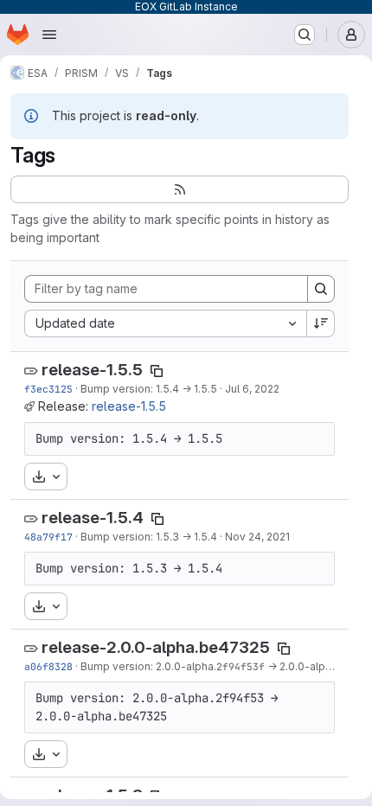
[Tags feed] (179, 189)
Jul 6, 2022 (252, 388)
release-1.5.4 (93, 518)
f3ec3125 (48, 388)
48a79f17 (48, 536)
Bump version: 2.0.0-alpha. (148, 666)
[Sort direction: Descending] (321, 323)
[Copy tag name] (156, 371)
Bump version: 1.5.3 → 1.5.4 (148, 536)
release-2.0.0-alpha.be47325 (156, 647)
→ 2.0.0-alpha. (302, 666)
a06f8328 (48, 666)
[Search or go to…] (304, 34)
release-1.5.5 (92, 370)
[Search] (321, 289)
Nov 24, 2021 (257, 536)
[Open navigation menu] (49, 34)
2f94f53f (240, 666)
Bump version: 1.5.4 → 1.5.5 (148, 388)
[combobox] (165, 323)
